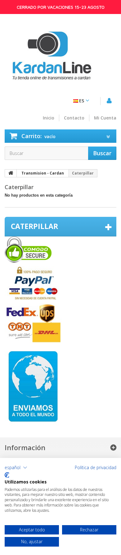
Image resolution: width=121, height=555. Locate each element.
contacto (74, 118)
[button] (16, 467)
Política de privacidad (95, 467)
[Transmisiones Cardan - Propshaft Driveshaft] (51, 59)
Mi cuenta (105, 118)
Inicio (48, 118)
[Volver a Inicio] (11, 173)
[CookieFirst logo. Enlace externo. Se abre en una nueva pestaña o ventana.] (7, 475)
